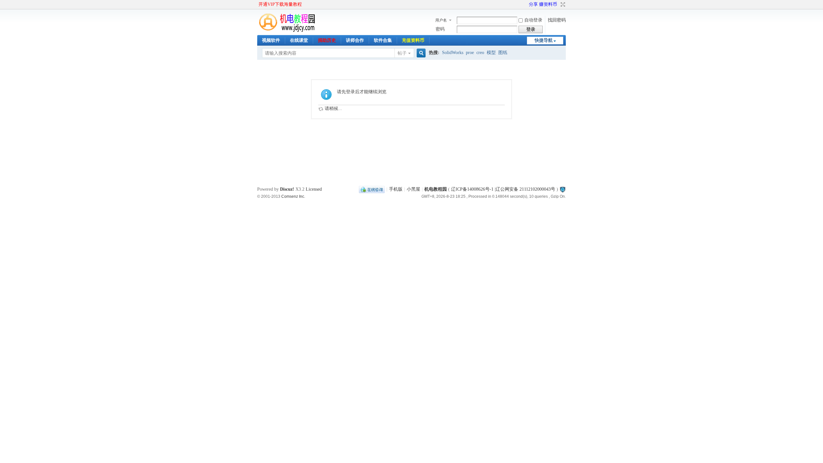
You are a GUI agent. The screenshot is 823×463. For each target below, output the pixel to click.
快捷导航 (544, 40)
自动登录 (533, 20)
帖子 (402, 53)
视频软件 (271, 40)
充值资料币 (413, 40)
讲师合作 (355, 40)
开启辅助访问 (526, 4)
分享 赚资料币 (543, 4)
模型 (491, 52)
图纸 (502, 52)
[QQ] (372, 189)
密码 (440, 29)
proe (470, 52)
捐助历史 (327, 40)
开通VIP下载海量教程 (280, 4)
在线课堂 (299, 40)
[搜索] (420, 53)
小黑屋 (413, 189)
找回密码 (557, 20)
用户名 (441, 20)
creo (480, 52)
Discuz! (287, 189)
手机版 (395, 189)
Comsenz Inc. (293, 196)
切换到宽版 (562, 4)
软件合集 (383, 40)
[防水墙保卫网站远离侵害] (562, 189)
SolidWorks (452, 52)
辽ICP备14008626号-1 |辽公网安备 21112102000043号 (503, 189)
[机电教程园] (287, 30)
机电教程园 (435, 189)
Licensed (314, 189)
